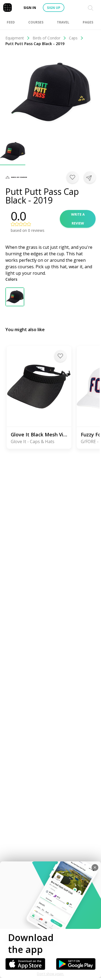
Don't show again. (50, 974)
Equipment (14, 37)
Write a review (78, 219)
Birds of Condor (46, 37)
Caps (73, 37)
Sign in (29, 7)
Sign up (53, 7)
